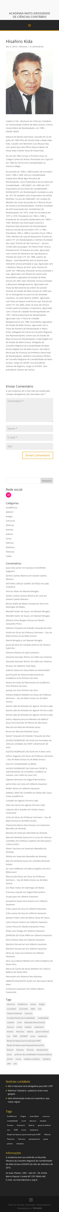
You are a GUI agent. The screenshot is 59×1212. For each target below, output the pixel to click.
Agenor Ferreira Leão (43, 706)
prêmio (10, 1059)
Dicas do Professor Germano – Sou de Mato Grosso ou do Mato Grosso (28, 698)
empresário (39, 1027)
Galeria (9, 534)
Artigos (9, 516)
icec (8, 1036)
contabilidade (43, 1018)
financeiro (20, 1031)
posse (9, 1054)
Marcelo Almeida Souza (29, 727)
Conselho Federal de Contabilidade (21, 1018)
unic (15, 1063)
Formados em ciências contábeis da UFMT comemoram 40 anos (29, 744)
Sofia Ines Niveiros (43, 657)
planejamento (42, 1050)
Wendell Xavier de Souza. (18, 611)
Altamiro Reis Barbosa (31, 976)
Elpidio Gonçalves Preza (33, 926)
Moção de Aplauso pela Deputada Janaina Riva (25, 1045)
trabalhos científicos (32, 1059)
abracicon (11, 1004)
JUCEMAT (24, 1036)
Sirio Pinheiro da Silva (27, 690)
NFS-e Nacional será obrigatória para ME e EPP (30, 1086)
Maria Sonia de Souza (39, 917)
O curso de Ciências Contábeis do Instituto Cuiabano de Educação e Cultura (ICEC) (29, 841)
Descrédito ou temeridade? (37, 670)
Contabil (10, 800)
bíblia (33, 1009)
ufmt (9, 1063)
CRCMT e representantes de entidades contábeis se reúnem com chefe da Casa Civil (26, 772)
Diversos (10, 525)
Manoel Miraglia (31, 591)
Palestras (10, 547)
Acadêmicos (11, 507)
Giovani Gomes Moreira (17, 599)
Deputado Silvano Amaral (34, 1022)
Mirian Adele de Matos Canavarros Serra (25, 603)
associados (23, 1009)
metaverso (42, 1036)
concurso (28, 1013)
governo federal (42, 1031)
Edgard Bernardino (36, 779)
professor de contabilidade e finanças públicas (33, 1054)
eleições (28, 1027)
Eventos (9, 529)
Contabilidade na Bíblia (25, 764)
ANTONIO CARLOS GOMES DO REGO (23, 583)
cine (39, 1009)
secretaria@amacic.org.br (25, 1179)
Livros (8, 538)
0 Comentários (37, 46)
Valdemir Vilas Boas (26, 666)
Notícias (10, 542)
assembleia (11, 1009)
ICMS (15, 1036)
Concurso (10, 520)
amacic (33, 1004)
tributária (46, 1059)
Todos (9, 556)
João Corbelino (32, 652)
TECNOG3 (37, 1208)
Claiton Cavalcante (14, 1013)
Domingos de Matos (15, 607)
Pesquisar (47, 480)
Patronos (23, 46)
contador (10, 1022)
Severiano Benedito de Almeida (32, 833)
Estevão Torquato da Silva (39, 628)
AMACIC (9, 512)
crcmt (19, 1022)
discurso (10, 1027)
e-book (19, 1027)
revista (18, 1059)
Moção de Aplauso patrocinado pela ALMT (24, 1041)
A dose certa (45, 751)
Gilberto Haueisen (38, 784)
